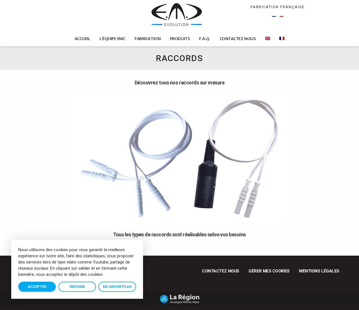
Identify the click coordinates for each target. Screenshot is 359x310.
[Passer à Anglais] (267, 38)
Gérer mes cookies (268, 271)
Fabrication (147, 38)
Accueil (82, 38)
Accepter (37, 286)
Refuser (77, 286)
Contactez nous (238, 38)
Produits (180, 38)
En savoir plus (117, 286)
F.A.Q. (204, 38)
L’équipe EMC (112, 38)
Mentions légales (319, 271)
